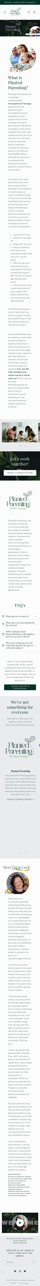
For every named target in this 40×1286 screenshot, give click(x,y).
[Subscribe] (32, 1262)
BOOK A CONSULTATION (20, 473)
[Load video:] (20, 1223)
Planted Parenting (18, 1280)
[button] (5, 12)
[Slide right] (25, 445)
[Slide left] (14, 445)
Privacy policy (24, 1283)
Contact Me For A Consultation (20, 687)
